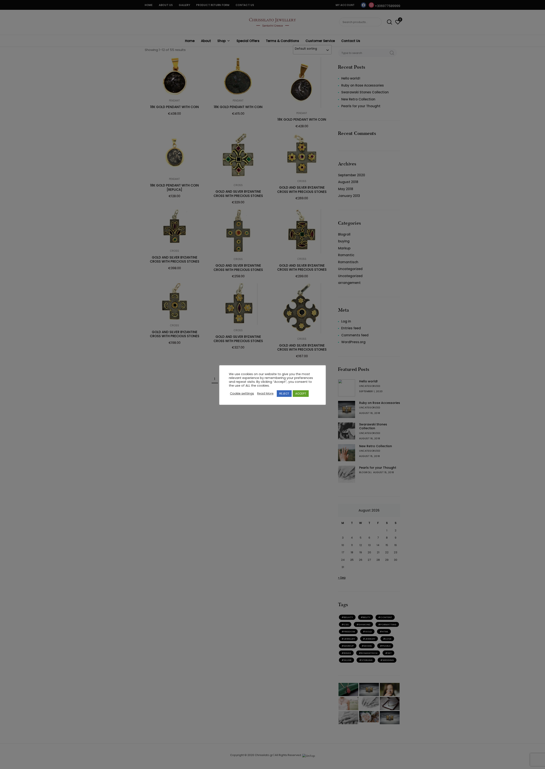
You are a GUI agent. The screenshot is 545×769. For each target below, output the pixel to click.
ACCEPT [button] (300, 394)
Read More (265, 393)
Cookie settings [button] (242, 393)
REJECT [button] (284, 394)
